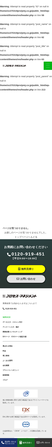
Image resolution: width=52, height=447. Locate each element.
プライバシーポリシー (11, 370)
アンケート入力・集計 (11, 327)
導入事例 (6, 356)
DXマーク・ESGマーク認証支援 (15, 337)
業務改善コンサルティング (12, 332)
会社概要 (6, 365)
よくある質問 (7, 360)
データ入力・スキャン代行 (12, 322)
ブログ (5, 380)
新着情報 (6, 375)
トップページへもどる (26, 237)
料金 (4, 351)
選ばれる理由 (7, 346)
